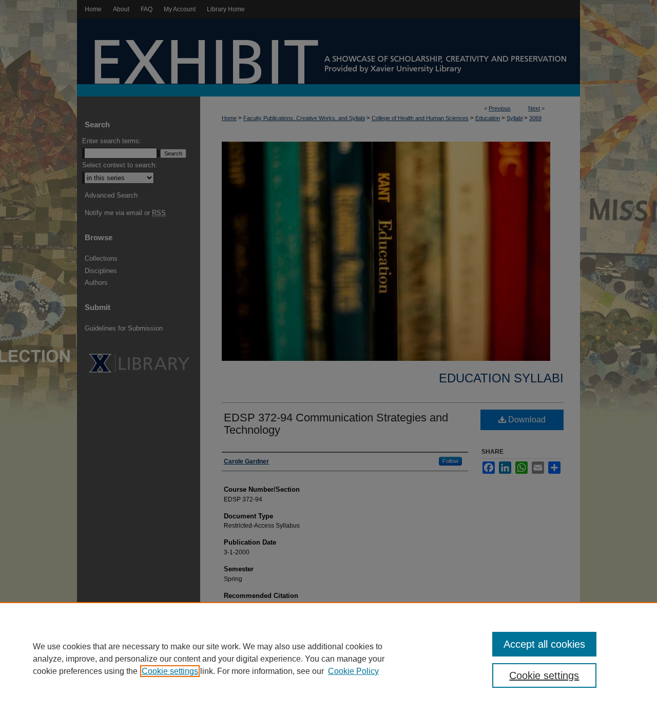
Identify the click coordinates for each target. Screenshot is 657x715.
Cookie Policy (353, 671)
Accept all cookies (544, 644)
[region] (328, 658)
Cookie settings (170, 671)
